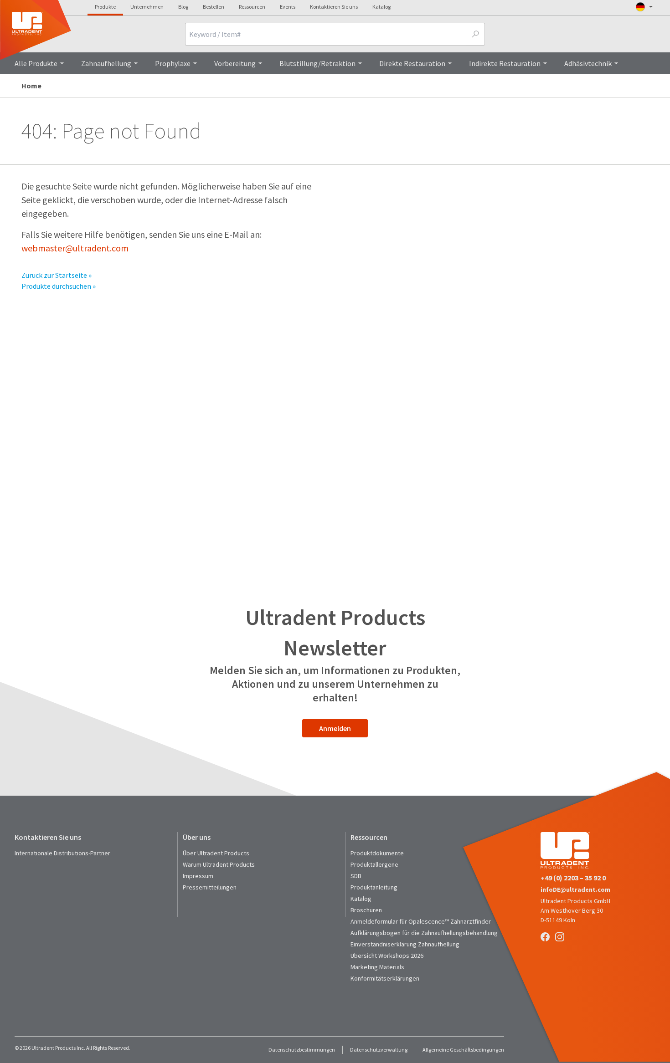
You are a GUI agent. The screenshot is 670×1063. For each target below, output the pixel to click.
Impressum (198, 876)
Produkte (105, 6)
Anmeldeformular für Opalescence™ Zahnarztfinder (420, 921)
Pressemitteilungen (210, 887)
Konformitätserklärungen (384, 978)
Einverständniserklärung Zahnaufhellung (404, 944)
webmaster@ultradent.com (75, 248)
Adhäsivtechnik (588, 63)
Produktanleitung (373, 887)
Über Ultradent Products (216, 853)
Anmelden (335, 728)
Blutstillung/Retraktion (317, 63)
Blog (183, 6)
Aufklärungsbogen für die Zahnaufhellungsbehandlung (424, 933)
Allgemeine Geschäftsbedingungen (463, 1049)
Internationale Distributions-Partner (62, 853)
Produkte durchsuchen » (58, 286)
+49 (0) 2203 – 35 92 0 (573, 877)
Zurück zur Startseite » (56, 275)
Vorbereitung (235, 63)
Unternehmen (147, 6)
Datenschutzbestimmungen (301, 1049)
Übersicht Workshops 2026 (386, 955)
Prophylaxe (173, 63)
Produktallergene (374, 864)
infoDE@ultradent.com (575, 889)
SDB (355, 876)
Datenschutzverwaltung (378, 1049)
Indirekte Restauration (505, 63)
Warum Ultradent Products (219, 864)
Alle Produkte (36, 63)
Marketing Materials (377, 967)
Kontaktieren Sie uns (334, 6)
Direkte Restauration (412, 63)
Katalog (381, 6)
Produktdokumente (377, 853)
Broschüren (366, 910)
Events (287, 6)
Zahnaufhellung (106, 63)
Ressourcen (252, 6)
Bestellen (213, 6)
